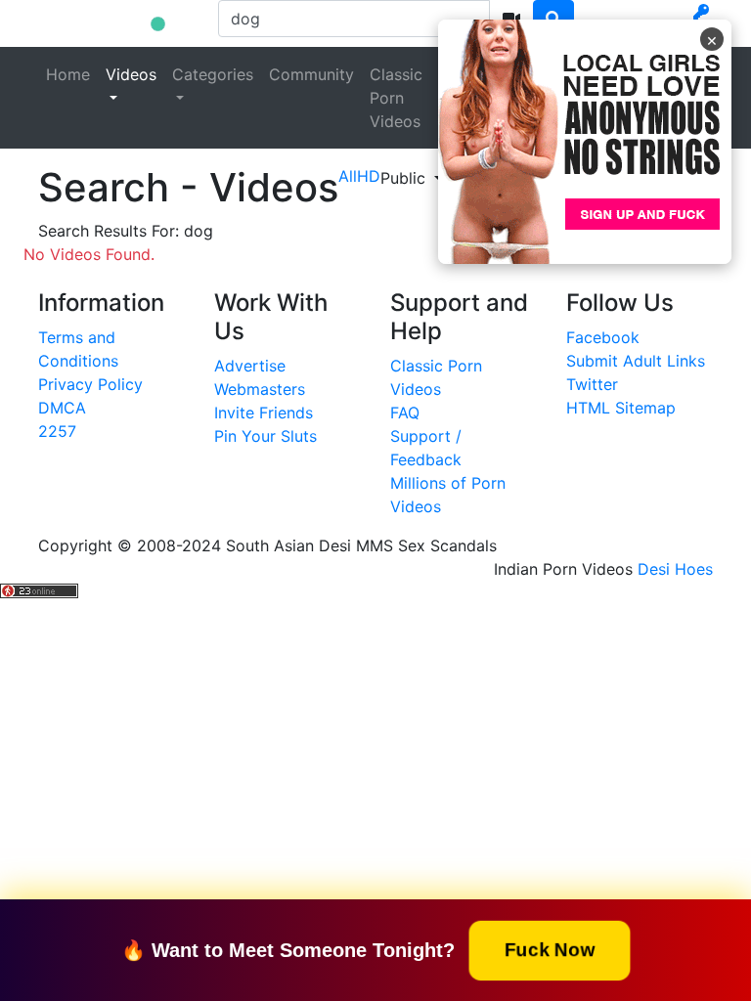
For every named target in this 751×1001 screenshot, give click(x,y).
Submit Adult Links (635, 360)
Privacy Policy (90, 384)
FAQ (405, 412)
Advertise (250, 365)
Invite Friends (263, 412)
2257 (57, 431)
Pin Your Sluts (265, 436)
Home (68, 74)
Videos (131, 74)
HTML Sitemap (621, 407)
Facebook (603, 337)
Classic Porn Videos (396, 98)
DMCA (62, 407)
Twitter (592, 384)
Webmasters (259, 389)
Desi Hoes (675, 569)
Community (311, 74)
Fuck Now (550, 948)
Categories (212, 74)
